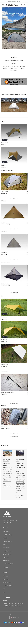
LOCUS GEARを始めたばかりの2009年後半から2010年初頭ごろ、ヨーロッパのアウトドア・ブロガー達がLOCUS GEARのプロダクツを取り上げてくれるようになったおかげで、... (20, 483)
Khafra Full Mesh (4, 283)
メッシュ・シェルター (8, 541)
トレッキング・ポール (8, 551)
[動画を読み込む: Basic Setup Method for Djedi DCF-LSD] (14, 105)
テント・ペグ (6, 557)
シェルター (5, 538)
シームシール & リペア (8, 563)
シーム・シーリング (7, 585)
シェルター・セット (7, 534)
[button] (2, 5)
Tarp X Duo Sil (4, 339)
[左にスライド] (10, 198)
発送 (4, 589)
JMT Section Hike (7, 486)
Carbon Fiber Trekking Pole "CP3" (7, 392)
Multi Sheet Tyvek (4, 364)
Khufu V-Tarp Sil (4, 142)
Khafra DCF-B (4, 252)
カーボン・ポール (7, 554)
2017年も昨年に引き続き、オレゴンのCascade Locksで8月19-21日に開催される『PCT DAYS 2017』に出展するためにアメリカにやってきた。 (7, 475)
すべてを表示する (14, 292)
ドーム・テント (6, 531)
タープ (4, 544)
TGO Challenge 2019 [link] (19, 496)
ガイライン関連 (6, 560)
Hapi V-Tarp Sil (4, 165)
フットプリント (6, 547)
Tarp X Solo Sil (4, 317)
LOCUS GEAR (15, 625)
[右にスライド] (17, 198)
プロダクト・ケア (7, 582)
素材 (4, 592)
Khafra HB (3, 222)
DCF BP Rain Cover (5, 426)
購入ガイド (22, 66)
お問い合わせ (6, 579)
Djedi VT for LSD (4, 191)
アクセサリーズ (6, 567)
